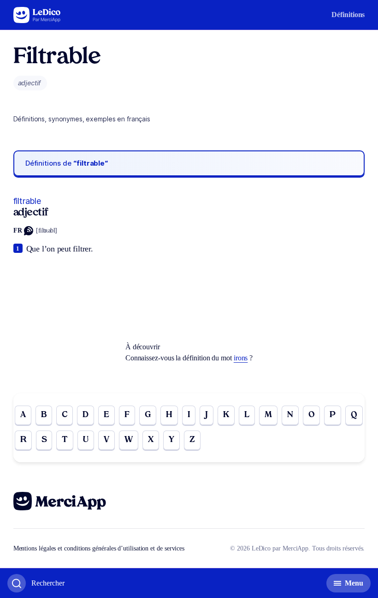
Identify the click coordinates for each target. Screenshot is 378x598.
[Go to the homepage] (37, 15)
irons (241, 358)
